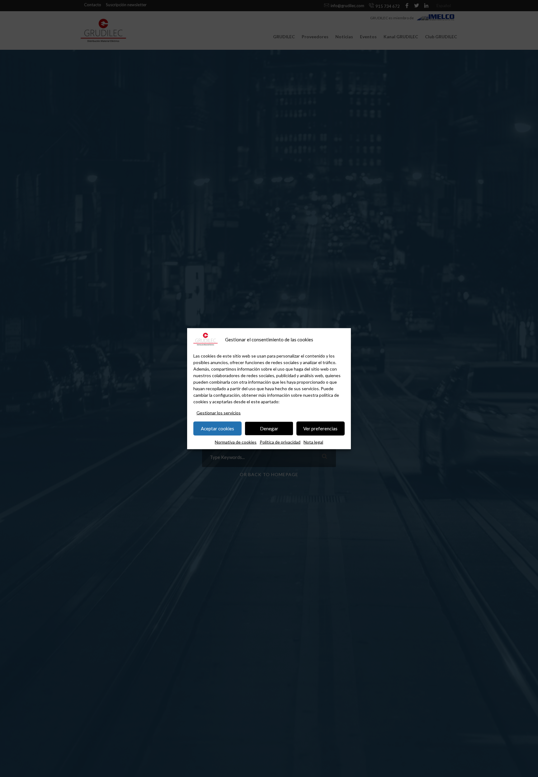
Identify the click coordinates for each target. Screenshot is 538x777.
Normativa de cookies (236, 441)
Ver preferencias (320, 428)
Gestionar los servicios (218, 412)
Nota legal (313, 441)
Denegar (269, 428)
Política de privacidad (280, 441)
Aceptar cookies (217, 428)
